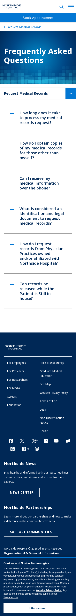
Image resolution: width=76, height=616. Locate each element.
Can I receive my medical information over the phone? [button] (39, 183)
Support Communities (31, 532)
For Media (13, 388)
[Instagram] (37, 448)
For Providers (15, 371)
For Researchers (17, 379)
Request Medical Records (24, 27)
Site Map (45, 384)
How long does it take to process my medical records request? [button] (40, 117)
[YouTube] (56, 440)
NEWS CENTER (22, 492)
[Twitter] (22, 441)
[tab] (61, 7)
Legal (43, 409)
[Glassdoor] (68, 441)
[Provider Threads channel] (25, 449)
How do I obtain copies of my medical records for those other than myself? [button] (41, 150)
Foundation (14, 405)
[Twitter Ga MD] (34, 441)
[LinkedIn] (46, 440)
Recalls (44, 431)
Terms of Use (48, 401)
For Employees (16, 363)
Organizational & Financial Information (31, 553)
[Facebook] (11, 440)
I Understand (38, 608)
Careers (12, 396)
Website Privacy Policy (54, 392)
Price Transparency (52, 363)
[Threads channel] (12, 449)
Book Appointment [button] (38, 18)
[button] (70, 93)
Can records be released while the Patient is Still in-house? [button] (36, 291)
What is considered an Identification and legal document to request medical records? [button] (41, 216)
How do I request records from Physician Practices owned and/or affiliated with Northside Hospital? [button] (41, 253)
